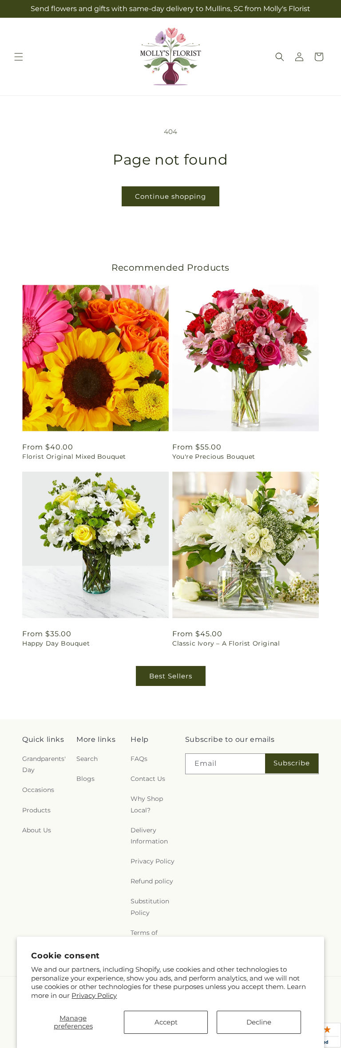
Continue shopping (170, 196)
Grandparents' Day (44, 764)
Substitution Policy (150, 906)
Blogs (85, 779)
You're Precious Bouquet (213, 457)
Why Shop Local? (147, 804)
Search (87, 759)
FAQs (139, 759)
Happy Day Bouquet (56, 643)
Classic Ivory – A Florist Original (226, 643)
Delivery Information (149, 835)
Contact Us (148, 779)
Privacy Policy (94, 995)
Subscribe (292, 763)
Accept (166, 1022)
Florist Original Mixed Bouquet (74, 457)
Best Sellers (170, 676)
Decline (258, 1022)
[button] (18, 57)
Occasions (38, 790)
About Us (36, 830)
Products (36, 810)
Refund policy (152, 881)
